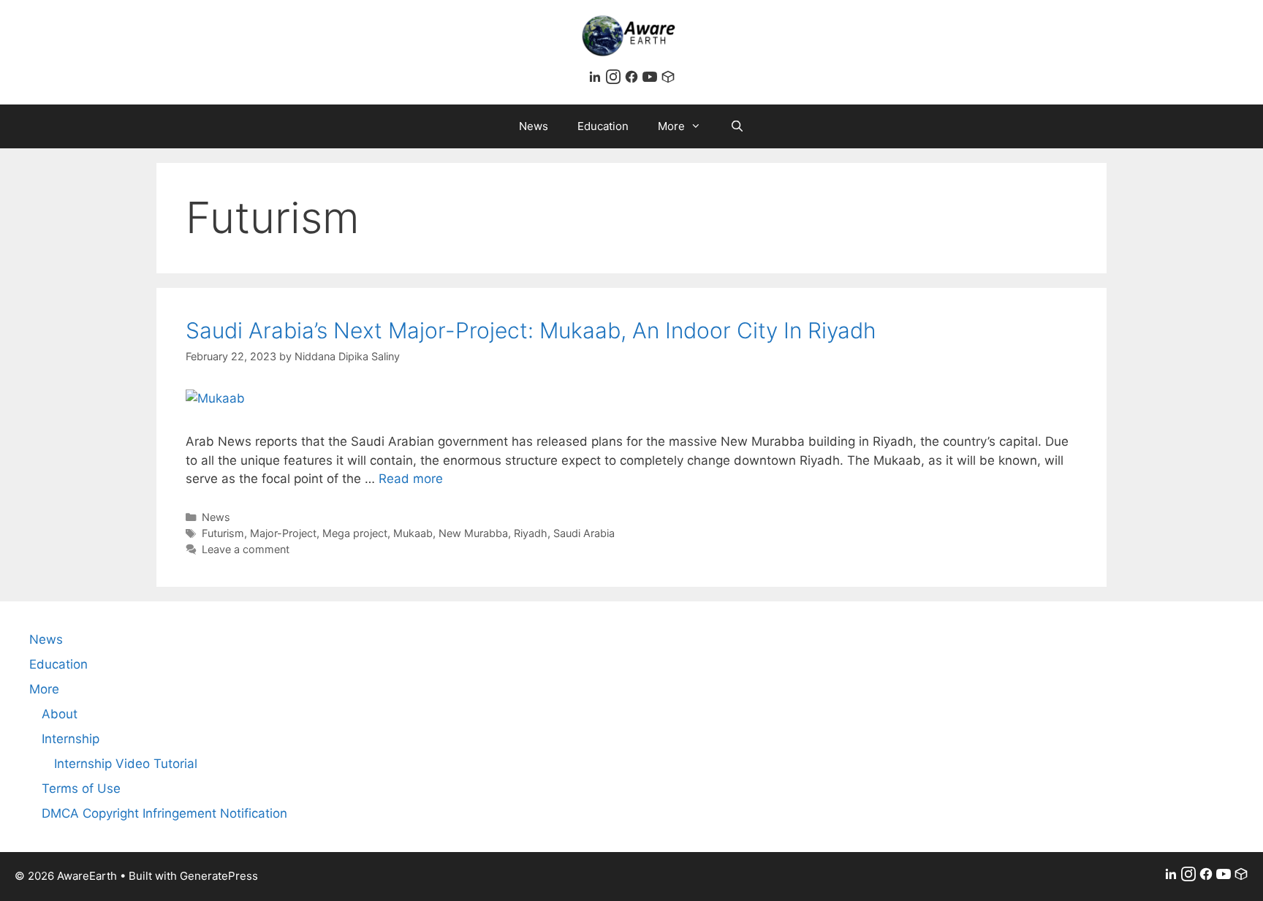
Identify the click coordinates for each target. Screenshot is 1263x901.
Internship (70, 738)
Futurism (223, 533)
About (59, 714)
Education (603, 126)
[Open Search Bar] (737, 126)
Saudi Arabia (584, 533)
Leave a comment (245, 549)
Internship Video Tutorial (125, 763)
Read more (411, 478)
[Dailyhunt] (668, 79)
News (533, 126)
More (671, 126)
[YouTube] (651, 79)
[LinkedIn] (597, 79)
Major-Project (283, 533)
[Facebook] (633, 79)
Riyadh (530, 533)
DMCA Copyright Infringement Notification (164, 813)
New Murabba (473, 533)
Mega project (354, 533)
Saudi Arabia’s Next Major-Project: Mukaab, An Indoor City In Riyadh (531, 330)
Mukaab (413, 533)
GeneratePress (219, 876)
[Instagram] (615, 79)
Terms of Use (81, 788)
